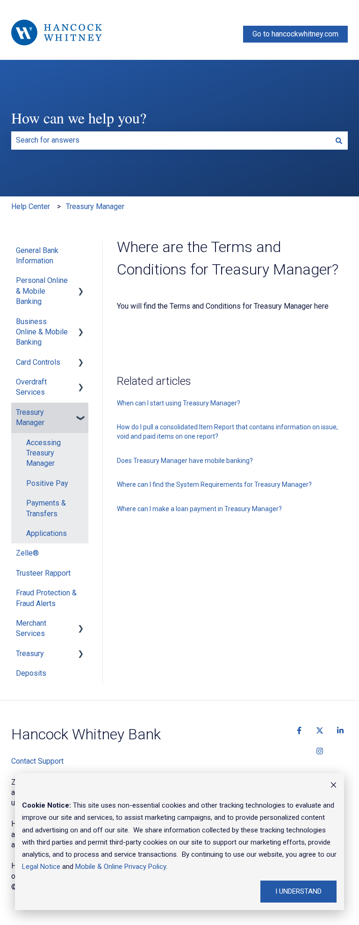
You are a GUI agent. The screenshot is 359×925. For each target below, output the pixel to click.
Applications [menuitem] (46, 533)
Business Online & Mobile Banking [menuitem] (42, 332)
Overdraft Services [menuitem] (31, 387)
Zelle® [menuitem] (27, 553)
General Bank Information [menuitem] (37, 255)
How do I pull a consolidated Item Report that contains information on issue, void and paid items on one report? (227, 431)
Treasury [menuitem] (30, 653)
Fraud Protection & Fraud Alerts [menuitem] (46, 597)
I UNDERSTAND (298, 891)
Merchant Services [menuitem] (31, 628)
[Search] (339, 140)
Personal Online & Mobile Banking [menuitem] (42, 291)
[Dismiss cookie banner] (333, 786)
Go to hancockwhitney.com (295, 33)
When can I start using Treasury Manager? (178, 403)
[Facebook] (299, 730)
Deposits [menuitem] (31, 673)
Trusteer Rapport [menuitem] (43, 573)
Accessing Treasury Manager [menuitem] (43, 453)
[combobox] (170, 140)
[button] (80, 281)
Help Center (30, 206)
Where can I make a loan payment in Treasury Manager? (199, 509)
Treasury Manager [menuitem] (30, 417)
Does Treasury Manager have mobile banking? (185, 460)
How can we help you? (78, 118)
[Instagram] (319, 751)
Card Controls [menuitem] (38, 362)
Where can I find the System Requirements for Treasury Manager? (214, 484)
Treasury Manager (95, 206)
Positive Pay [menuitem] (47, 483)
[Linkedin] (340, 730)
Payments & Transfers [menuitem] (46, 508)
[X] (319, 730)
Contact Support (37, 761)
